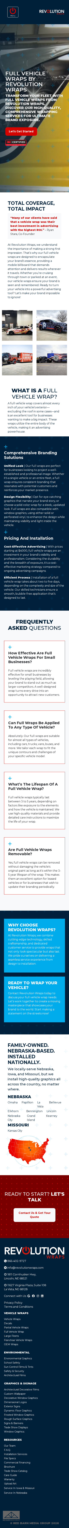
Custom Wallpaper (15, 1393)
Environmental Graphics (18, 1358)
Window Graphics (14, 1431)
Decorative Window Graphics (21, 1398)
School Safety (12, 1362)
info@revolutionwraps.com (25, 1267)
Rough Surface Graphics (18, 1419)
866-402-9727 (16, 1261)
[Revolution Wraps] (51, 12)
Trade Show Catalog (15, 1471)
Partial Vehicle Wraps (16, 1327)
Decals (8, 1323)
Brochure (9, 1466)
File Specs (10, 1458)
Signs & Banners (13, 1423)
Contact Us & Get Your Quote (35, 1215)
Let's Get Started (21, 131)
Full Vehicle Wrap (14, 1331)
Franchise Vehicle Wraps (18, 1340)
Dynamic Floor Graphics (18, 1410)
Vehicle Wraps (12, 1319)
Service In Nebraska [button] (15, 1492)
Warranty (9, 1479)
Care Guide (10, 1475)
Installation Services (15, 1454)
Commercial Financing (17, 1462)
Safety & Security (14, 1371)
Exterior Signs (12, 1406)
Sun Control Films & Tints (18, 1366)
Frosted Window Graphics (19, 1414)
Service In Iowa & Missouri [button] (19, 1488)
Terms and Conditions (18, 1306)
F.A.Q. (7, 1449)
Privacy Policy (13, 1302)
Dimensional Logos (15, 1402)
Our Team (10, 1445)
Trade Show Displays (16, 1427)
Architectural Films (15, 1375)
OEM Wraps (11, 1344)
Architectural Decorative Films (21, 1389)
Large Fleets (11, 1335)
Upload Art (10, 1483)
